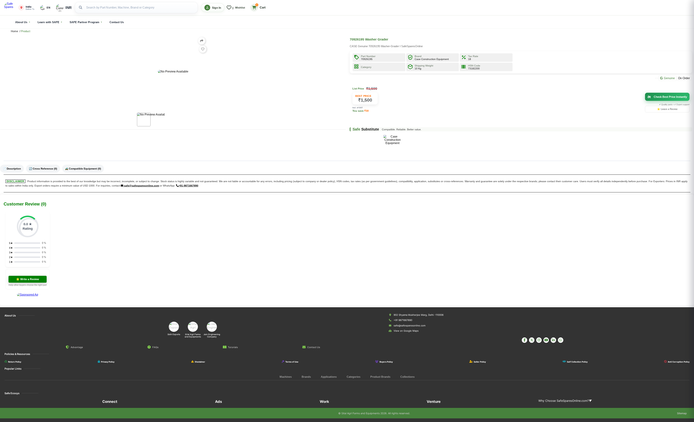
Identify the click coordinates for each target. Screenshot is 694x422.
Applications (329, 376)
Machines (286, 376)
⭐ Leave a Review (667, 109)
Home (15, 31)
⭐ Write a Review (27, 279)
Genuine (667, 78)
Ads (218, 401)
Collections (407, 376)
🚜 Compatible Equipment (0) (83, 168)
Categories (353, 376)
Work (324, 401)
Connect (109, 401)
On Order (684, 78)
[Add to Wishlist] (202, 49)
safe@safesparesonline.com (141, 185)
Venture (434, 401)
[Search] (80, 7)
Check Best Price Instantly (670, 96)
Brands (306, 376)
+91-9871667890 (188, 185)
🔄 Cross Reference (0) (43, 168)
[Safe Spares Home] (9, 7)
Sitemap (682, 413)
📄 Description (12, 168)
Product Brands (380, 376)
